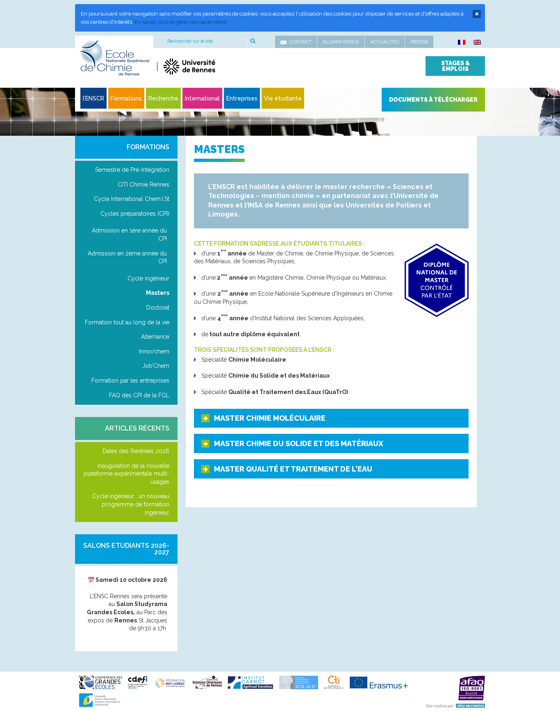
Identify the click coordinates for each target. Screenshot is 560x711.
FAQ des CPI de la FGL (139, 395)
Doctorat (157, 307)
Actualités (384, 42)
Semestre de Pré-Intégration (132, 169)
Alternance (155, 336)
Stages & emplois (455, 66)
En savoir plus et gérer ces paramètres (181, 22)
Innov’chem (154, 351)
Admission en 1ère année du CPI (129, 234)
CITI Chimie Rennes (143, 184)
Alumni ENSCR (341, 42)
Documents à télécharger (433, 99)
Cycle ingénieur (148, 278)
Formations (148, 147)
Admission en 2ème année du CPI (127, 257)
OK (252, 41)
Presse (419, 42)
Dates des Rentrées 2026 (135, 451)
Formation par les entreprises (130, 380)
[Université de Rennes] (234, 66)
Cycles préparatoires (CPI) (134, 213)
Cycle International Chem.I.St (131, 199)
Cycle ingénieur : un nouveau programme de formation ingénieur (130, 504)
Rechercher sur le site (190, 41)
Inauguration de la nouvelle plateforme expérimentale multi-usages (126, 474)
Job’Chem (155, 365)
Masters (157, 292)
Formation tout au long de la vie (127, 322)
